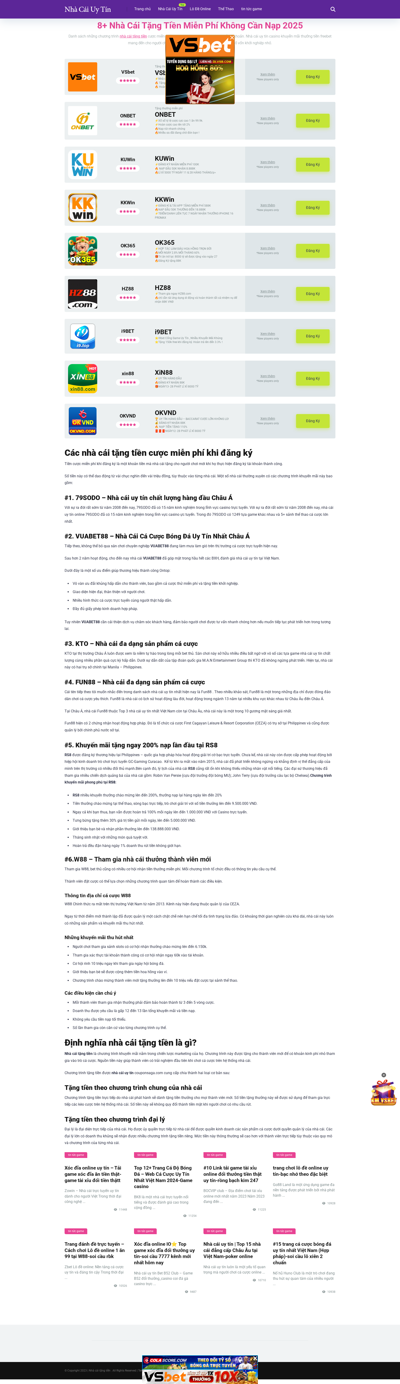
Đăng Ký (313, 77)
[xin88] (82, 392)
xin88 (128, 373)
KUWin (128, 159)
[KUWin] (82, 178)
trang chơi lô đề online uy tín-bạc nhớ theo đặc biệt (300, 1171)
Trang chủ (142, 9)
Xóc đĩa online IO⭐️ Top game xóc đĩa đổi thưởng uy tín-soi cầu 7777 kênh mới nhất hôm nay (164, 1253)
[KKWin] (82, 221)
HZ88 (128, 288)
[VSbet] (82, 90)
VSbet (127, 72)
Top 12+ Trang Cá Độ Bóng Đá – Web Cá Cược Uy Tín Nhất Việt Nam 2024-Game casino (163, 1177)
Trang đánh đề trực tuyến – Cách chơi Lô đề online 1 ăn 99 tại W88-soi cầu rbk (95, 1250)
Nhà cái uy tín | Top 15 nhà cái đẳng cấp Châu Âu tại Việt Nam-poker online (232, 1250)
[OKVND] (83, 433)
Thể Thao (226, 9)
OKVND (128, 415)
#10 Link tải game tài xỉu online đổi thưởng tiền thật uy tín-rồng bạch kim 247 (232, 1174)
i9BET (127, 331)
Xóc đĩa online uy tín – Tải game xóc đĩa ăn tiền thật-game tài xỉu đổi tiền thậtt (93, 1174)
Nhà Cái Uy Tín (170, 9)
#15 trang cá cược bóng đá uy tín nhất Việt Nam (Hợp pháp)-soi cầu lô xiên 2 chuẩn (302, 1253)
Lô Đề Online (200, 9)
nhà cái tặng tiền (133, 36)
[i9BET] (83, 349)
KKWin (128, 202)
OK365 (128, 245)
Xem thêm (267, 74)
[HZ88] (82, 307)
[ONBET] (82, 134)
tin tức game (251, 9)
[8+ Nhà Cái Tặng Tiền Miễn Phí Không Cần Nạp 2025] (88, 7)
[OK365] (82, 264)
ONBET (128, 115)
